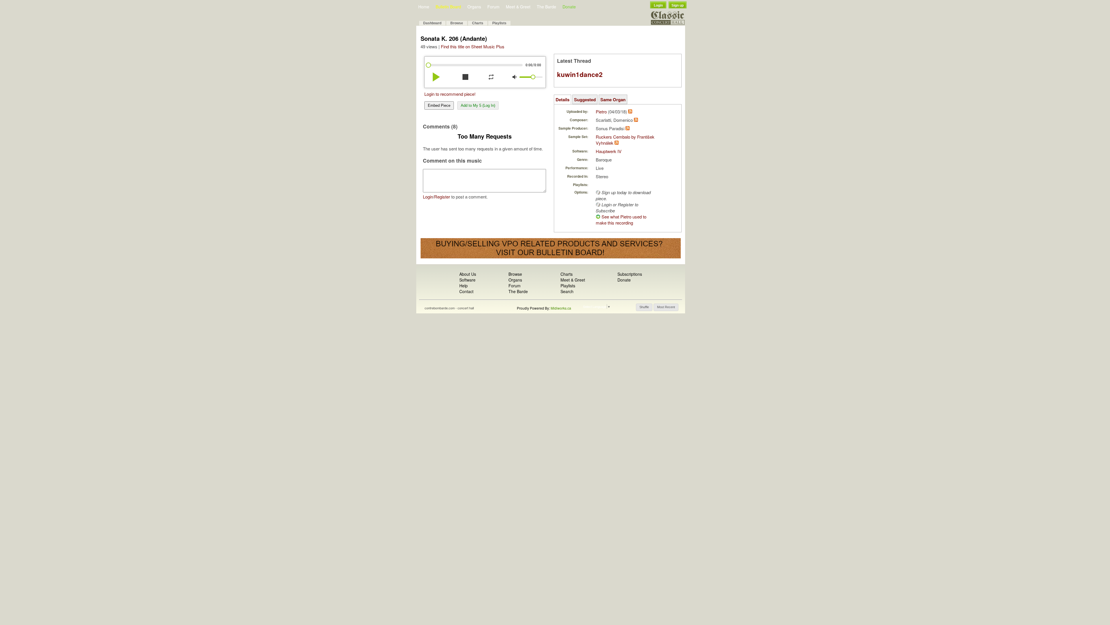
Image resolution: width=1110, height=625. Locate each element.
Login (658, 5)
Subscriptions (629, 274)
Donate (569, 7)
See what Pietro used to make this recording (621, 220)
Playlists (499, 23)
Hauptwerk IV (608, 151)
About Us (467, 274)
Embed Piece (439, 105)
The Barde (546, 7)
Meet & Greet (518, 7)
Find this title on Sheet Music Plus (472, 46)
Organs (474, 7)
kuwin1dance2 (580, 74)
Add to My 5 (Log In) (478, 105)
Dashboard (432, 23)
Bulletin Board (448, 7)
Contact (466, 291)
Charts (477, 23)
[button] (644, 307)
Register (442, 197)
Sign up (677, 5)
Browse (456, 23)
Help (463, 285)
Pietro (601, 112)
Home (423, 7)
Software (467, 280)
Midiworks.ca (561, 308)
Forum (493, 7)
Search (567, 291)
